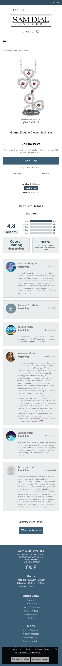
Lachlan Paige (25, 432)
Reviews (31, 213)
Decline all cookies (20, 659)
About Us (31, 600)
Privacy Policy (43, 649)
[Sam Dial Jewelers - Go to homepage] (31, 20)
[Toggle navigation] (4, 41)
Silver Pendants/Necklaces (16, 50)
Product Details (31, 206)
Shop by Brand (31, 637)
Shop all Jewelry (31, 641)
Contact (31, 618)
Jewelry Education (31, 607)
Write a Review (31, 530)
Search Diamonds (31, 630)
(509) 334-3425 (31, 122)
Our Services (31, 603)
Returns (45, 173)
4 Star (26, 224)
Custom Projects (31, 633)
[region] (31, 88)
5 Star (26, 221)
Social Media (31, 614)
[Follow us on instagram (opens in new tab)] (30, 567)
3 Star (26, 227)
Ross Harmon (25, 326)
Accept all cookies (40, 659)
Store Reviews (31, 610)
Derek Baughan (26, 467)
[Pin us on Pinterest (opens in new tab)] (35, 567)
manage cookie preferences (28, 652)
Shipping (17, 173)
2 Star (26, 230)
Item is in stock (31, 188)
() (54, 221)
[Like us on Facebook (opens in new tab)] (27, 567)
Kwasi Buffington (27, 263)
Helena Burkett (26, 353)
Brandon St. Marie (27, 305)
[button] (54, 2)
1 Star (26, 233)
